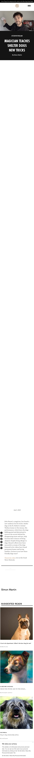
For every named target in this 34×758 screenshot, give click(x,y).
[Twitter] (1, 536)
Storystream (17, 36)
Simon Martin (18, 55)
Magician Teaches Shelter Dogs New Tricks (17, 45)
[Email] (1, 545)
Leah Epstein (5, 738)
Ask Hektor (3, 732)
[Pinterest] (1, 542)
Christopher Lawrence (7, 692)
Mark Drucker (5, 646)
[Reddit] (1, 539)
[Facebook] (1, 533)
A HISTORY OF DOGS (6, 686)
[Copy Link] (1, 548)
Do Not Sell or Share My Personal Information (14, 755)
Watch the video (10, 558)
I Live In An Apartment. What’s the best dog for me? (15, 643)
